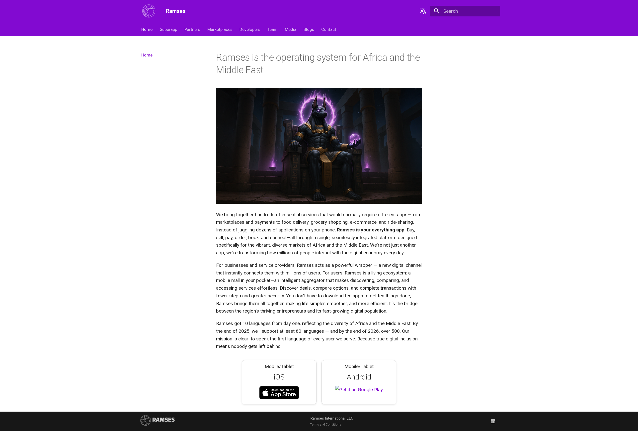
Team (272, 29)
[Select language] (423, 11)
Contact (328, 29)
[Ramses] (149, 11)
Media (290, 29)
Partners (192, 29)
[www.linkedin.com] (493, 421)
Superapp (168, 29)
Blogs (309, 29)
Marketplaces (219, 29)
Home (147, 29)
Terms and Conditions (325, 424)
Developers (249, 29)
